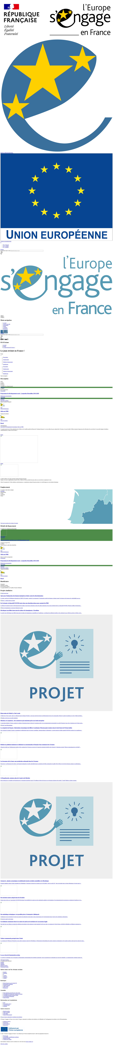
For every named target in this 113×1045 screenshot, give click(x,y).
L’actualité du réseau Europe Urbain (10, 995)
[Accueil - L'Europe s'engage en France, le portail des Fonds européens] (56, 38)
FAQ (4, 1002)
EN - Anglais (6, 246)
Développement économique (11, 426)
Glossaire (5, 1006)
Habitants (2, 964)
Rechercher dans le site (5, 250)
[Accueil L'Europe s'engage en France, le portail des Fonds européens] (56, 314)
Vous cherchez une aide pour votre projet (11, 992)
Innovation (3, 426)
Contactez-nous (6, 1005)
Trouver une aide (6, 324)
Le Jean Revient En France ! (9, 347)
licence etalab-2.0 (29, 1041)
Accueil (4, 323)
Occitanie (2, 491)
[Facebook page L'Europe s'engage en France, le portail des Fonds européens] (3, 339)
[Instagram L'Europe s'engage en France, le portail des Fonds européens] (7, 339)
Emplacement (6, 359)
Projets (4, 326)
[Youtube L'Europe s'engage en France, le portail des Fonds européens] (6, 339)
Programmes (5, 325)
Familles (2, 962)
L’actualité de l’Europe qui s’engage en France (12, 994)
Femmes (2, 963)
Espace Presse (6, 997)
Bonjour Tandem (4, 965)
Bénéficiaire (5, 364)
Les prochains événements (8, 996)
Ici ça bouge (4, 331)
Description (5, 357)
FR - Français (6, 244)
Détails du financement (8, 362)
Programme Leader (4, 966)
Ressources (5, 328)
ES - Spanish (6, 247)
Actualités (5, 327)
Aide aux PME (20, 426)
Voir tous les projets (5, 959)
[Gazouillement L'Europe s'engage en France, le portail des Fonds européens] (4, 339)
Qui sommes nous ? (7, 1003)
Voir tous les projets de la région (9, 523)
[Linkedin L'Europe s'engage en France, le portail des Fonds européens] (1, 339)
